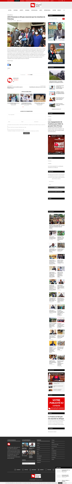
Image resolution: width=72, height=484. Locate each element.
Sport (40, 10)
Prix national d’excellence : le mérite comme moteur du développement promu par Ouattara (60, 325)
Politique (15, 10)
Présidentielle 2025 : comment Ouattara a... (65, 476)
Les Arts (38, 449)
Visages (53, 459)
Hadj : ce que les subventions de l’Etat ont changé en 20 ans (52, 237)
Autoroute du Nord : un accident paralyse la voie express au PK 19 (56, 82)
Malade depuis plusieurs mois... (24, 448)
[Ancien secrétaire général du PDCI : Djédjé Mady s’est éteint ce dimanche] (53, 245)
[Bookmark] (62, 10)
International (47, 10)
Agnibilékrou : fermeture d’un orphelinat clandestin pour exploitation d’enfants (60, 92)
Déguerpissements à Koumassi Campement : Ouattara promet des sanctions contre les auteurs (61, 300)
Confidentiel (39, 462)
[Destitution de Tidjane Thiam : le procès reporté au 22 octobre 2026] (53, 332)
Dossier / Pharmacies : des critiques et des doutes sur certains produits (60, 348)
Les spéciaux (53, 457)
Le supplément (54, 450)
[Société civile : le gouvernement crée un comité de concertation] (53, 306)
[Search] (64, 13)
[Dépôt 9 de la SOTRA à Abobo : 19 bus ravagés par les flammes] (52, 105)
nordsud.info (16, 78)
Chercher (63, 19)
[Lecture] (49, 153)
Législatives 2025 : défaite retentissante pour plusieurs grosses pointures (52, 362)
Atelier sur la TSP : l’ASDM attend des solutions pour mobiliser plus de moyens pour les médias (60, 274)
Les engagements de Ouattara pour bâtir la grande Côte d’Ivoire (55, 124)
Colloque (53, 440)
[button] (9, 100)
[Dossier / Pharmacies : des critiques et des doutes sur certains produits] (61, 343)
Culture (54, 10)
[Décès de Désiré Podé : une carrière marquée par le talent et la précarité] (52, 99)
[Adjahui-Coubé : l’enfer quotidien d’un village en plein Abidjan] (61, 332)
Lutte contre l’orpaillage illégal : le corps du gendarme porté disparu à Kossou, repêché (52, 325)
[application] (56, 145)
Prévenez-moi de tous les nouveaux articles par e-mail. (15, 129)
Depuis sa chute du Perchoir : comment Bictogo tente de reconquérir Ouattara (60, 261)
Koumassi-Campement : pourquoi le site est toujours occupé (61, 249)
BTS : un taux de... (24, 455)
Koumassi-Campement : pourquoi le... (31, 456)
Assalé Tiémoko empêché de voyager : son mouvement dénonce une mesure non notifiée (60, 87)
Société (21, 10)
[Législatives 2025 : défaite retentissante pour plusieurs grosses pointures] (53, 357)
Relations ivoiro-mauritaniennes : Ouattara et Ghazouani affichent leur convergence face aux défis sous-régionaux (52, 287)
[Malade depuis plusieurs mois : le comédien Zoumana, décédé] (25, 445)
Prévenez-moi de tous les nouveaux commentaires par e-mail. (16, 127)
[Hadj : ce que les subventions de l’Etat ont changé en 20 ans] (53, 233)
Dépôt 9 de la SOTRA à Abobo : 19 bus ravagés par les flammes (60, 104)
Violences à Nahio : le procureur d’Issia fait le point (39, 104)
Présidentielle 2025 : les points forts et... (66, 470)
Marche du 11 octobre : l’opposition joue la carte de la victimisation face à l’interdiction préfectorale (60, 363)
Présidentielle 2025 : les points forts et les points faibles (13, 104)
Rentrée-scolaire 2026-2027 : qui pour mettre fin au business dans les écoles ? (57, 226)
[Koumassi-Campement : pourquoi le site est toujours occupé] (61, 245)
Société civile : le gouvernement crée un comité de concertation (52, 311)
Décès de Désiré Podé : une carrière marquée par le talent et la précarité (60, 98)
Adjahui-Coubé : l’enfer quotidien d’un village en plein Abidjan (60, 336)
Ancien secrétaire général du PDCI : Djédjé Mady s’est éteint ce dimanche (52, 250)
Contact (59, 10)
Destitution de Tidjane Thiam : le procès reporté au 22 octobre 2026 (52, 337)
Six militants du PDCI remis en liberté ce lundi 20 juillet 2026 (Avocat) (21, 0)
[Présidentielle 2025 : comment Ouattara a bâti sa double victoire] (26, 98)
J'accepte (60, 482)
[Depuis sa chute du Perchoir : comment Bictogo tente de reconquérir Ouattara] (61, 256)
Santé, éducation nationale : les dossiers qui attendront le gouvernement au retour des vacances (52, 262)
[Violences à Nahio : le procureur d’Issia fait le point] (39, 98)
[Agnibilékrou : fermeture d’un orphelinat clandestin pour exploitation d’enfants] (52, 93)
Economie (27, 10)
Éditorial (53, 442)
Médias (38, 453)
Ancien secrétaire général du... (31, 448)
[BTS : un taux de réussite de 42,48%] (25, 452)
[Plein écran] (63, 153)
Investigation (34, 10)
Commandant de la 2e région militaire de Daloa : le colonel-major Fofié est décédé (52, 299)
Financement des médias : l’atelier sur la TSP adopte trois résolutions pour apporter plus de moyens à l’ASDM (52, 274)
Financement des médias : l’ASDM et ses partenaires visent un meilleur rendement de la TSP (60, 287)
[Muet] (61, 153)
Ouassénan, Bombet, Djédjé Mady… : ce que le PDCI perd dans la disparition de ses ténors (60, 238)
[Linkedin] (62, 1)
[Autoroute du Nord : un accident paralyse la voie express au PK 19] (57, 75)
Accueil (9, 10)
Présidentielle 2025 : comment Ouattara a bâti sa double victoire (26, 104)
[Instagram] (61, 1)
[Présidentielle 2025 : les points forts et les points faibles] (13, 98)
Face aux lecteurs (54, 446)
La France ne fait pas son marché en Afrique (56, 418)
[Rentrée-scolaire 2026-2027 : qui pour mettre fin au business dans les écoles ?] (57, 219)
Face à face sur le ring (55, 444)
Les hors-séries (54, 455)
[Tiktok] (64, 1)
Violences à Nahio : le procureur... (65, 481)
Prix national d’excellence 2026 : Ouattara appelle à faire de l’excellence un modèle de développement (60, 312)
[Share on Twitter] (29, 74)
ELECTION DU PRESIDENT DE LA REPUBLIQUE (55, 166)
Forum (53, 448)
